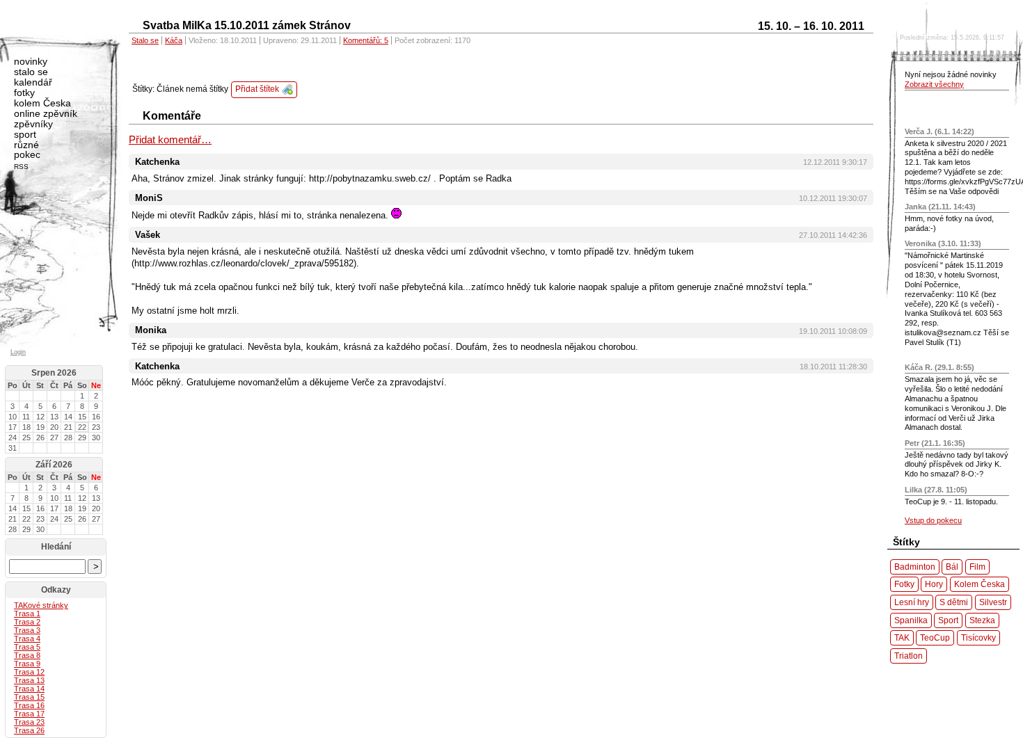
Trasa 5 (27, 647)
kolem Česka (42, 103)
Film (977, 566)
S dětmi (953, 602)
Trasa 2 (27, 622)
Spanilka (911, 620)
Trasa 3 (27, 630)
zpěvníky (33, 123)
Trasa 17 (29, 713)
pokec (27, 154)
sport (25, 134)
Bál (952, 566)
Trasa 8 (27, 655)
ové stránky (41, 605)
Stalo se (145, 40)
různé (26, 144)
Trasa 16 (29, 705)
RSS (21, 166)
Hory (934, 583)
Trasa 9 (27, 663)
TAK (902, 637)
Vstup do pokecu (933, 520)
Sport (948, 620)
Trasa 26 (29, 730)
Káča (173, 40)
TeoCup (935, 637)
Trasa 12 (29, 672)
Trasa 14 (29, 688)
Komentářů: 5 (365, 40)
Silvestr (993, 602)
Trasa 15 (29, 697)
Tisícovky (978, 637)
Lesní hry (911, 602)
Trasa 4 (27, 638)
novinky (30, 61)
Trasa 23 (29, 722)
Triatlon (908, 655)
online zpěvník (45, 113)
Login (18, 351)
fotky (24, 92)
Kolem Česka (979, 583)
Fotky (904, 583)
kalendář (33, 82)
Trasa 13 (29, 680)
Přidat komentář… (170, 139)
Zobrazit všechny (934, 84)
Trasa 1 (27, 613)
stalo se (31, 71)
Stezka (982, 620)
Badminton (914, 566)
